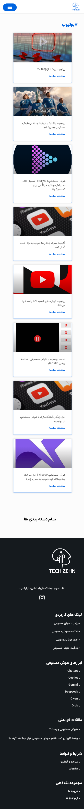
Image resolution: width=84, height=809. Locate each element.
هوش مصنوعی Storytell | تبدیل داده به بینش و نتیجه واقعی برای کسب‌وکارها (43, 184)
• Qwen (75, 699)
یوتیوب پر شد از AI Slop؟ (50, 69)
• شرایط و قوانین (70, 762)
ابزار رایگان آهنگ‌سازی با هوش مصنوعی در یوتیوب (42, 418)
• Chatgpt (73, 671)
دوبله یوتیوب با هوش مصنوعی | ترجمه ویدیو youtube (43, 361)
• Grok (76, 706)
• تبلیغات (74, 769)
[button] (10, 7)
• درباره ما (74, 791)
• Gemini (74, 685)
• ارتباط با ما (73, 798)
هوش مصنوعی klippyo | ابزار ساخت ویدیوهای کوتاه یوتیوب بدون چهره (44, 476)
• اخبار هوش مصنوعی (68, 639)
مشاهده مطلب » (57, 76)
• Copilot (74, 678)
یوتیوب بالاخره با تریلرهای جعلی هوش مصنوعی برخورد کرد (43, 125)
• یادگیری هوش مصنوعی (66, 648)
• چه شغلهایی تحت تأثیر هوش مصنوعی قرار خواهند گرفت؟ (44, 738)
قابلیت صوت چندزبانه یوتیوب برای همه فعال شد (42, 244)
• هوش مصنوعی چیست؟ (64, 729)
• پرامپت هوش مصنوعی (67, 623)
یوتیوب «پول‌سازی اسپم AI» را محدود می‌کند (43, 303)
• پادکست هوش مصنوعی (66, 631)
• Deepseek (72, 692)
